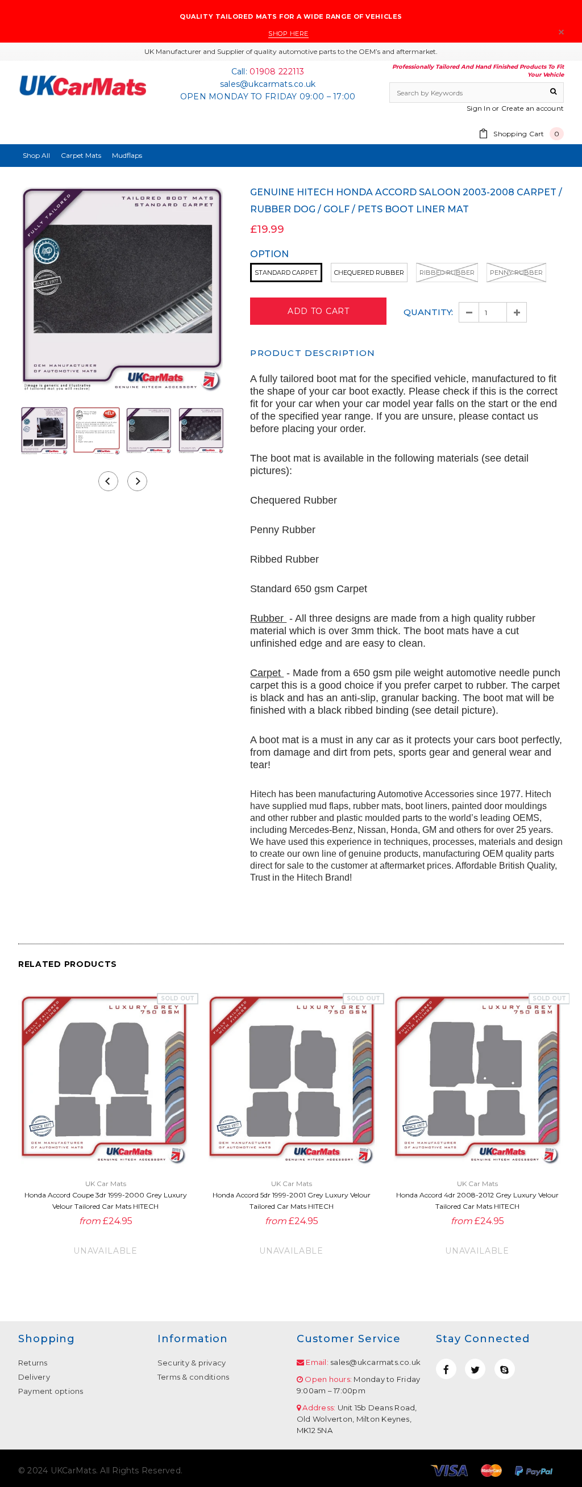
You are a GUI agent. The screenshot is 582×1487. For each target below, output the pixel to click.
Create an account (532, 108)
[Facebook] (446, 1369)
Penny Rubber (516, 273)
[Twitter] (475, 1369)
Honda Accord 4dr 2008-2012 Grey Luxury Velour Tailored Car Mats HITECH (477, 1200)
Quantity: (428, 312)
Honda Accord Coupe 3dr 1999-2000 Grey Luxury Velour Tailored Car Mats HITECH (105, 1200)
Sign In (478, 108)
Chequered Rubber (369, 273)
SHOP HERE (288, 33)
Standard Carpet (286, 273)
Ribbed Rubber (447, 273)
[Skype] (504, 1369)
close (561, 32)
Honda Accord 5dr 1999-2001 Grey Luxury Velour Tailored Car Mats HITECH (292, 1200)
